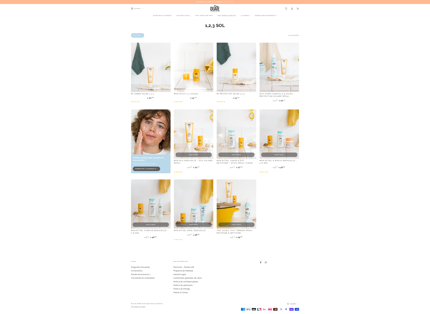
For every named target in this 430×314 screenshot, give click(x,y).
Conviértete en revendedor (143, 278)
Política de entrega (181, 289)
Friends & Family (180, 292)
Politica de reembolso (183, 285)
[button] (286, 8)
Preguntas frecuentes (140, 267)
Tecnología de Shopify (138, 307)
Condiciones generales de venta (187, 278)
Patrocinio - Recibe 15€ (183, 267)
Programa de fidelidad (183, 271)
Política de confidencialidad (185, 282)
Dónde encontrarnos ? (141, 274)
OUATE (139, 303)
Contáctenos (137, 271)
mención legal (179, 274)
